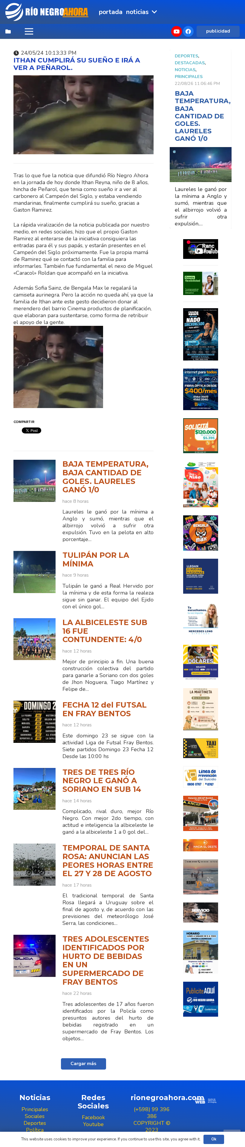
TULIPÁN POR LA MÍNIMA (95, 559)
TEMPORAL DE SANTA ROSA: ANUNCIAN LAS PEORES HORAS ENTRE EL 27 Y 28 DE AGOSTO (107, 860)
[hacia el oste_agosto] (200, 876)
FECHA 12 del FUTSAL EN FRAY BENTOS (104, 709)
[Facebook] (188, 31)
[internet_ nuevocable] (200, 389)
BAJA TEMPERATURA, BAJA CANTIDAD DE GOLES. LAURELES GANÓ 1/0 (105, 476)
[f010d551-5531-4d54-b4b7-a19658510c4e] (200, 709)
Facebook (93, 1117)
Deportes (186, 56)
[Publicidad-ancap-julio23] (200, 813)
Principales (189, 77)
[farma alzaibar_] (200, 952)
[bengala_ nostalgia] (200, 532)
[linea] (200, 777)
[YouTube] (176, 31)
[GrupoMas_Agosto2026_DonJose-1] (200, 484)
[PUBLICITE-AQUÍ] (200, 999)
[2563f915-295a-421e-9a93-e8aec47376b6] (200, 662)
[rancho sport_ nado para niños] (200, 334)
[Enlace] (47, 12)
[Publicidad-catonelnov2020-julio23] (200, 912)
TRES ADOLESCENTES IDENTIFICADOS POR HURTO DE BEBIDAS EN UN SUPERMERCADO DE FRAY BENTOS (105, 960)
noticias (185, 70)
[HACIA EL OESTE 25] (200, 845)
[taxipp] (200, 748)
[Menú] (28, 31)
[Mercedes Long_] (200, 619)
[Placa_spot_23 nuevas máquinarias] (200, 576)
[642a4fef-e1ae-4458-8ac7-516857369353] (200, 435)
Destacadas (190, 63)
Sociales (35, 1116)
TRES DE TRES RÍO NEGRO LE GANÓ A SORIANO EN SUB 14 (101, 781)
